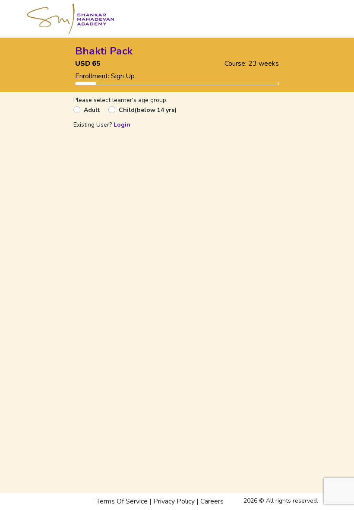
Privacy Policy (174, 501)
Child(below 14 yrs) (148, 110)
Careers (212, 501)
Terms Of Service (122, 501)
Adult (92, 110)
